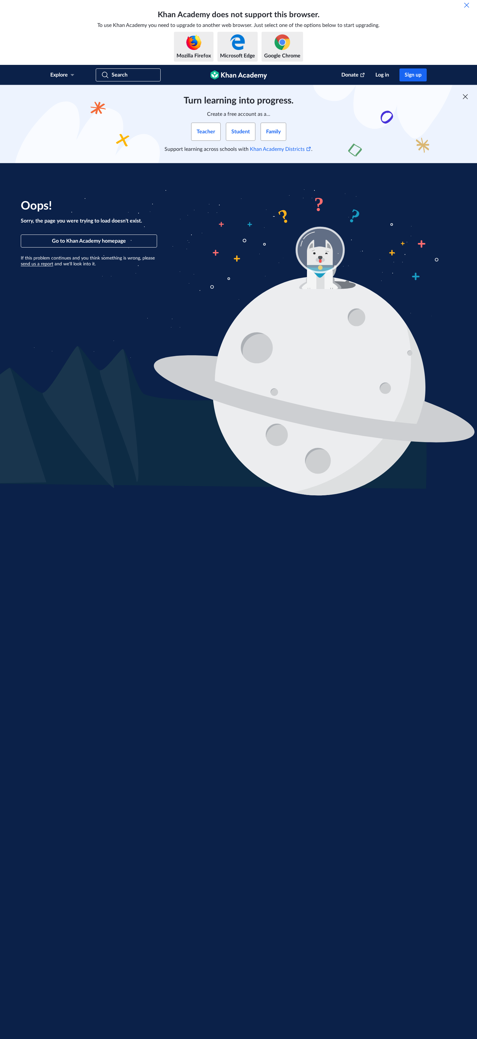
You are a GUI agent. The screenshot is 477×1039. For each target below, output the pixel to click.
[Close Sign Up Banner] (465, 96)
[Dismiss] (466, 5)
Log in (382, 75)
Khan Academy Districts (277, 149)
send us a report (37, 264)
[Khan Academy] (238, 75)
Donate (350, 75)
